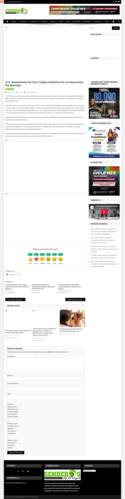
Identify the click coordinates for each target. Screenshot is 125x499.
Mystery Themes (43, 497)
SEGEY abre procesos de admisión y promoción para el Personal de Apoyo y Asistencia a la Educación (103, 240)
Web (8, 394)
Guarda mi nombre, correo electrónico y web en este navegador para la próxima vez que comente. (13, 410)
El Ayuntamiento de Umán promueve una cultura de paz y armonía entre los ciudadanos (76, 299)
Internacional (34, 21)
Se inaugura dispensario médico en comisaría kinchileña (16, 299)
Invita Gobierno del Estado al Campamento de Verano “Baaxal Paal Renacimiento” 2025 (43, 287)
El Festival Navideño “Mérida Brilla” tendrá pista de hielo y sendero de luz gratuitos (69, 287)
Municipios (9, 89)
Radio (107, 21)
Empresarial (76, 21)
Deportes (44, 21)
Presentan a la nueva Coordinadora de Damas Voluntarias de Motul (18, 332)
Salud (68, 21)
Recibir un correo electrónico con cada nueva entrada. (12, 444)
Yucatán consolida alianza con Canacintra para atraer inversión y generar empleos (104, 256)
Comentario (11, 356)
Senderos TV (98, 21)
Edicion (20, 92)
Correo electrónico (13, 385)
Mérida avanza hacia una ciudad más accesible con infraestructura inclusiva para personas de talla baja (104, 264)
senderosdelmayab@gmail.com (15, 483)
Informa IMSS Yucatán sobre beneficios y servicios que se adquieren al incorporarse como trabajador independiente (104, 231)
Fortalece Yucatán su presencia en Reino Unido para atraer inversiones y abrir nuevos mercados (104, 249)
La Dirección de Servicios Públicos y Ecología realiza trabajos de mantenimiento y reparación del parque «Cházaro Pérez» (44, 332)
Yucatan (13, 21)
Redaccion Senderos (11, 338)
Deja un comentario (31, 92)
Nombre (10, 375)
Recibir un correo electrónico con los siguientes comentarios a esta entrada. (13, 428)
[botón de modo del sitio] (114, 21)
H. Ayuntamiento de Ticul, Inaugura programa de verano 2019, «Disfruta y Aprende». (17, 287)
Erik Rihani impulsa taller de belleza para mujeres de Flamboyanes (71, 330)
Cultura (61, 21)
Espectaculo (87, 21)
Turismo (52, 21)
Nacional (23, 21)
